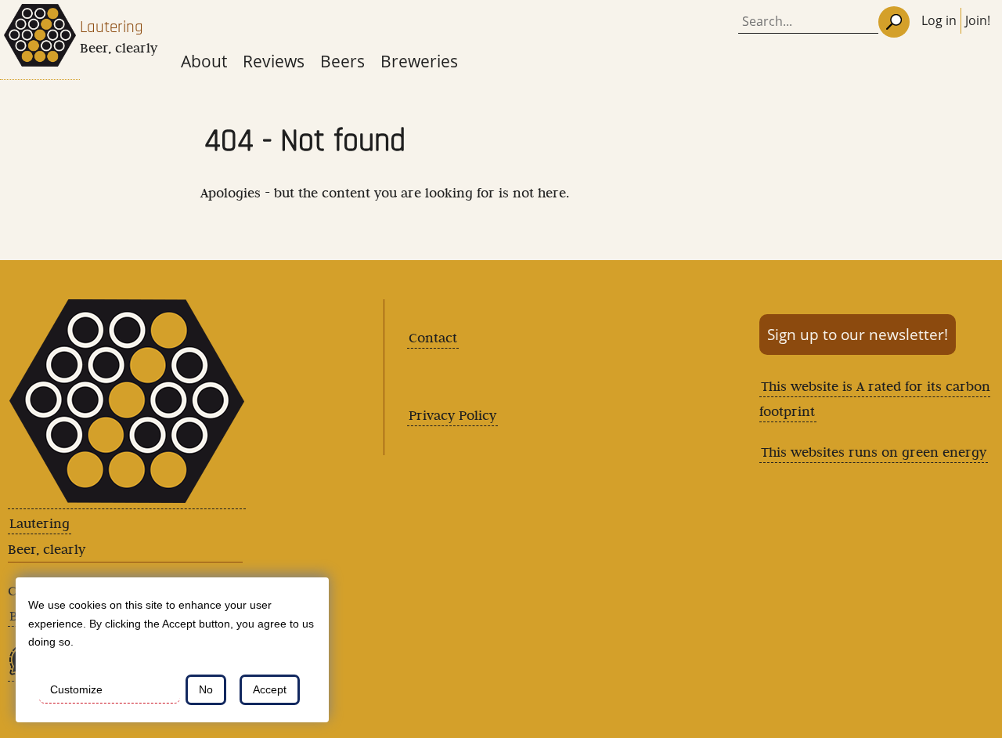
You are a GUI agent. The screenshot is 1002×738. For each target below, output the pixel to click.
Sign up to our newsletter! (857, 334)
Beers (342, 60)
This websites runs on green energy (873, 452)
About (204, 60)
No (206, 689)
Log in (939, 20)
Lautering (111, 27)
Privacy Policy (452, 415)
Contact (433, 337)
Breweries (419, 60)
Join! (977, 20)
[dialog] (172, 649)
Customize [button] (76, 689)
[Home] (40, 40)
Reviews (274, 60)
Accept (270, 689)
